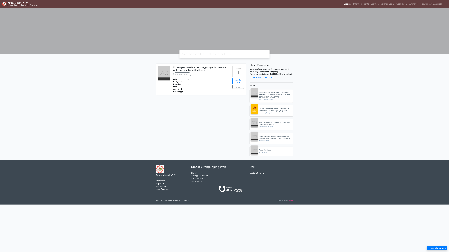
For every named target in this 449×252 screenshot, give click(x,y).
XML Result (256, 77)
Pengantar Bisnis (265, 150)
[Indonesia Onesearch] (229, 189)
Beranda (347, 4)
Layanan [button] (413, 4)
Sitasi (238, 87)
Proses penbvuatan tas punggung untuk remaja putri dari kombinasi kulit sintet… (199, 69)
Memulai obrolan (438, 248)
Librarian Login (387, 4)
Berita (366, 4)
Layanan (160, 183)
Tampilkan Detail (238, 81)
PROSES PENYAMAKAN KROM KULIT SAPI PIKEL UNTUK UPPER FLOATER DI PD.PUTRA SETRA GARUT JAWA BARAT (274, 95)
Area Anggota (435, 4)
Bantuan (375, 4)
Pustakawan (401, 4)
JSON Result (270, 77)
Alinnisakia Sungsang (182, 74)
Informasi (357, 4)
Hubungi (424, 4)
